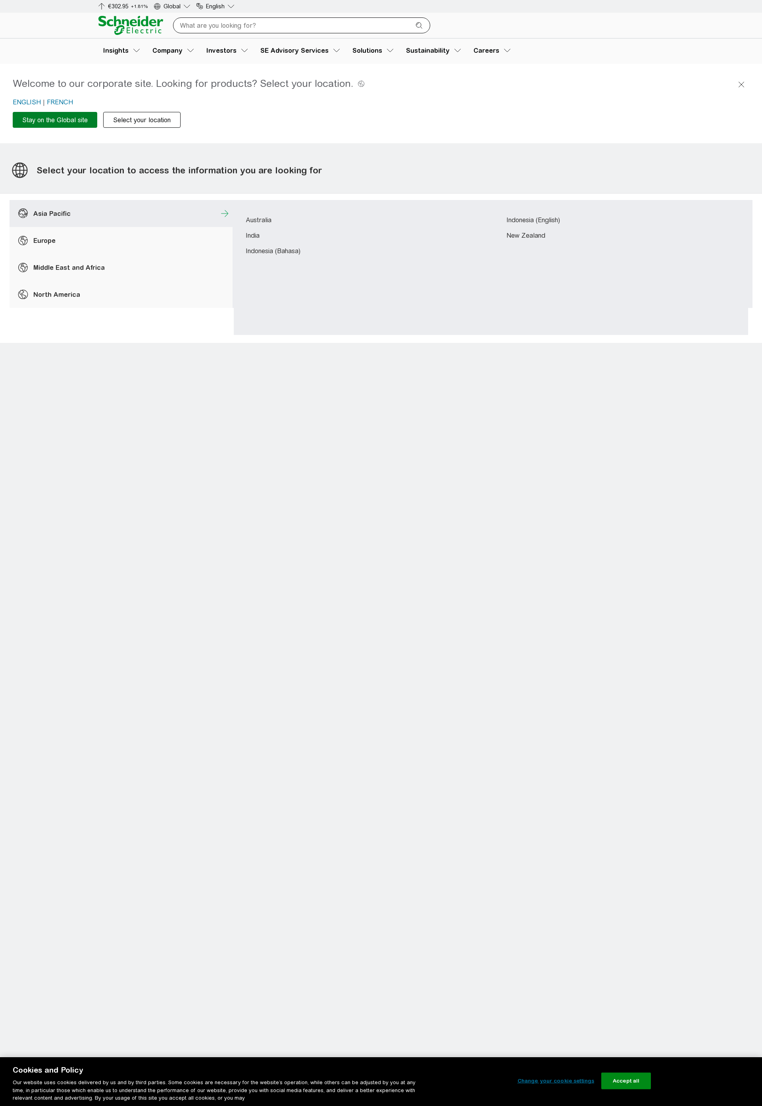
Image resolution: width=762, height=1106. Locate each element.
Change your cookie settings (556, 1081)
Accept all (626, 1081)
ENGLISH (27, 102)
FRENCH (60, 102)
